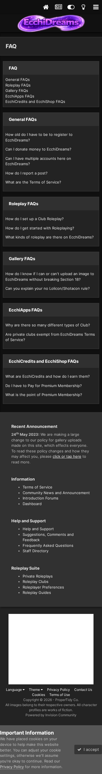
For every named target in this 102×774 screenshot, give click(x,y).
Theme (35, 689)
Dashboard (32, 503)
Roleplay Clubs (35, 581)
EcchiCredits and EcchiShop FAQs (35, 101)
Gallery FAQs (16, 90)
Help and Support (38, 529)
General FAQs (17, 79)
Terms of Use (59, 695)
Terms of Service (37, 487)
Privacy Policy (58, 689)
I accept (90, 749)
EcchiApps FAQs (19, 96)
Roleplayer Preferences (43, 587)
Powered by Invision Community (51, 715)
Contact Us (83, 689)
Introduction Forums (40, 498)
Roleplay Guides (37, 592)
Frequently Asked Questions (48, 545)
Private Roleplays (38, 576)
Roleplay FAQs (18, 85)
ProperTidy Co (66, 700)
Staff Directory (35, 551)
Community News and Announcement (56, 492)
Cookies (38, 695)
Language (14, 689)
